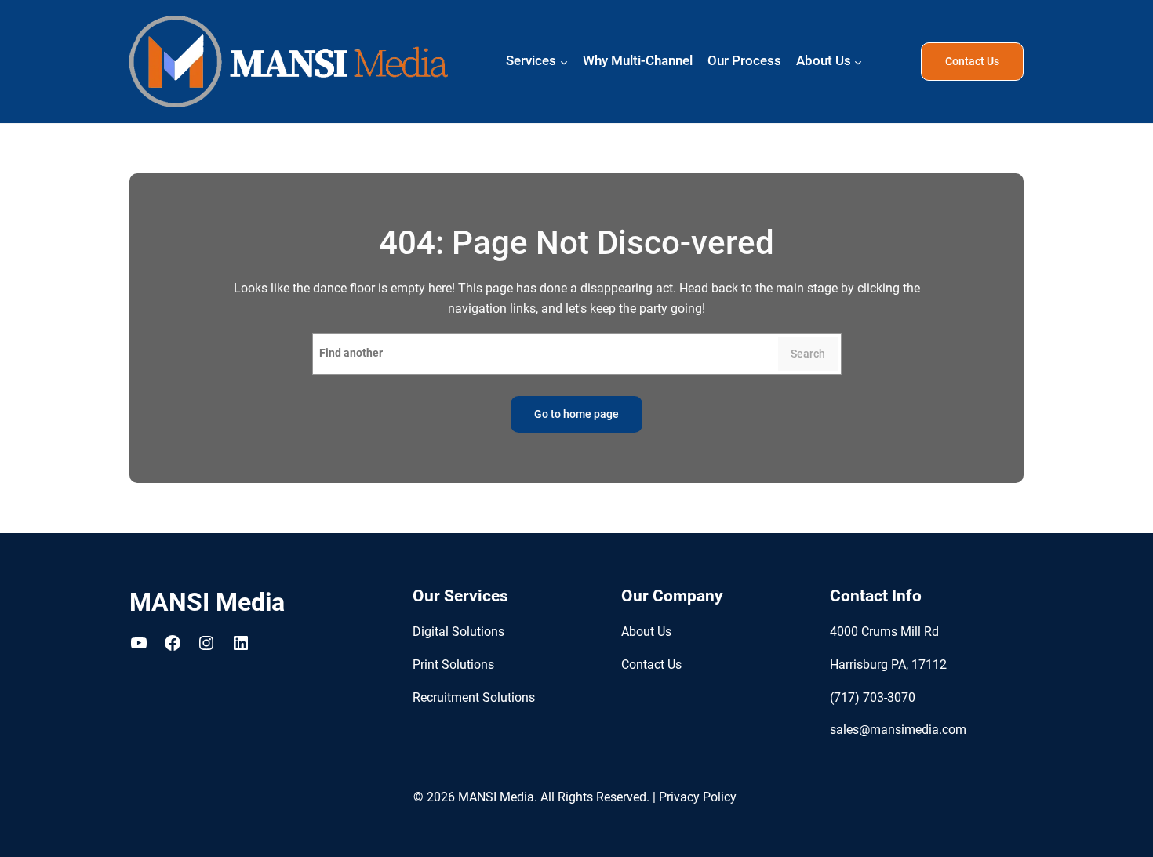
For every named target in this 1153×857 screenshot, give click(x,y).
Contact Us (972, 61)
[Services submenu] (564, 62)
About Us (646, 631)
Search (808, 354)
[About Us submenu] (858, 62)
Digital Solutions (458, 631)
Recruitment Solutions (474, 697)
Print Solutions (453, 664)
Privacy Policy (698, 797)
